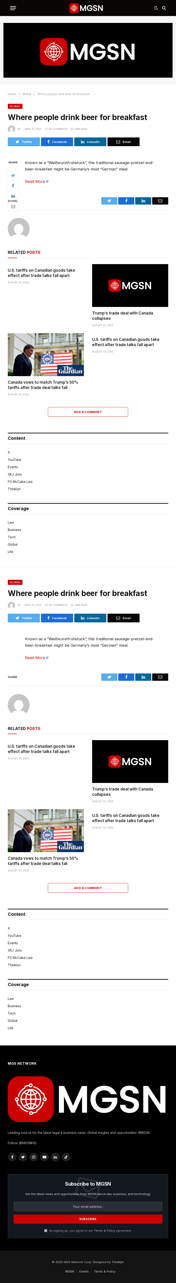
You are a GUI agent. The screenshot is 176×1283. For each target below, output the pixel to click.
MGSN (69, 1271)
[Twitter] (13, 175)
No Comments (58, 129)
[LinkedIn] (13, 196)
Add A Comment (88, 412)
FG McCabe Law (20, 482)
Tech (12, 537)
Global (15, 106)
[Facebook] (13, 186)
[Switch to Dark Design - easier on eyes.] (156, 8)
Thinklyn (14, 489)
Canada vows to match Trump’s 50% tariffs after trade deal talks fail (43, 385)
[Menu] (13, 8)
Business (14, 530)
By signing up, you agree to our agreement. (90, 1230)
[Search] (163, 8)
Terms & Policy (104, 1230)
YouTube (14, 460)
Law (11, 522)
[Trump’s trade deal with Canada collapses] (130, 285)
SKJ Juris (15, 474)
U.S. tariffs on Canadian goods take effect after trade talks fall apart (41, 273)
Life (10, 552)
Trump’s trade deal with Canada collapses (122, 316)
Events (13, 467)
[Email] (13, 206)
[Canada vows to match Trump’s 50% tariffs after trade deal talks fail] (46, 354)
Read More (35, 181)
